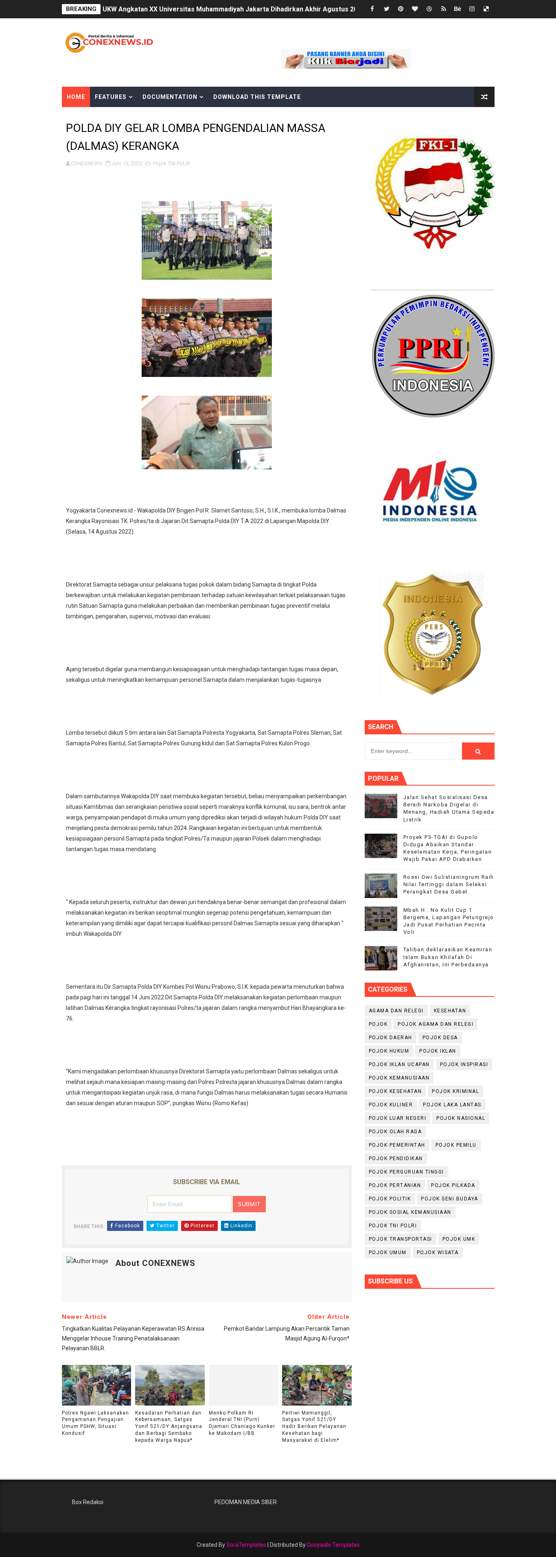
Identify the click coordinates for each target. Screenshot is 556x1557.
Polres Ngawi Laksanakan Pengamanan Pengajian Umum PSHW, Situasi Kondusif (95, 1423)
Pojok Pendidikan (396, 1158)
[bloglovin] (415, 9)
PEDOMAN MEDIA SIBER (246, 1502)
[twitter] (387, 9)
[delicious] (486, 9)
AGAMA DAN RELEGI (396, 1011)
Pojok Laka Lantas (452, 1105)
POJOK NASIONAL (460, 1118)
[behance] (458, 9)
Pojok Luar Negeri (398, 1118)
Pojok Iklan (437, 1051)
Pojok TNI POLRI (171, 163)
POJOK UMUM (388, 1252)
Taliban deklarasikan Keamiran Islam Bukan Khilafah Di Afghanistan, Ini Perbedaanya (448, 956)
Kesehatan (450, 1011)
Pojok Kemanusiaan (399, 1078)
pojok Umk (458, 1239)
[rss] (444, 9)
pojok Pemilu (456, 1145)
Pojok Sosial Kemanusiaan (410, 1212)
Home (76, 97)
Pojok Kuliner (391, 1105)
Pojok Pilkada (453, 1185)
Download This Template (257, 97)
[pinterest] (401, 9)
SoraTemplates (246, 1545)
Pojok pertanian (395, 1185)
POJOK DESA (440, 1037)
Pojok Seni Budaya (449, 1199)
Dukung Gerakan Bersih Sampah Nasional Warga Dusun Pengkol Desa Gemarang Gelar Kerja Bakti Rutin (261, 9)
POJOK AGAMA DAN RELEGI (435, 1024)
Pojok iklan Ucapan (399, 1064)
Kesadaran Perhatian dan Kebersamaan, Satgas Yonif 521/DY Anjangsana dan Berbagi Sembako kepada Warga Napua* (168, 1426)
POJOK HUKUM (389, 1051)
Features (111, 97)
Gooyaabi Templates (333, 1545)
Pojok (378, 1024)
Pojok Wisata (438, 1252)
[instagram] (472, 9)
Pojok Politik (390, 1199)
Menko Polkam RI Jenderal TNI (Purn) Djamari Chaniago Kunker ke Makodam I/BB (242, 1423)
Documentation (169, 97)
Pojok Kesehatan (395, 1091)
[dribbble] (429, 9)
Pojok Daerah (390, 1037)
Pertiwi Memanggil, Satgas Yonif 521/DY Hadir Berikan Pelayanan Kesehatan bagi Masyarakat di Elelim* (314, 1426)
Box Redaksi (87, 1502)
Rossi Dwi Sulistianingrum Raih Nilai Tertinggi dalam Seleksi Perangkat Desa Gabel (448, 884)
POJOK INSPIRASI (464, 1064)
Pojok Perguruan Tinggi (406, 1172)
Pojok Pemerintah (397, 1145)
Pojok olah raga (395, 1131)
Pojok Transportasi (400, 1239)
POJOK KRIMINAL (455, 1091)
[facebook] (372, 9)
